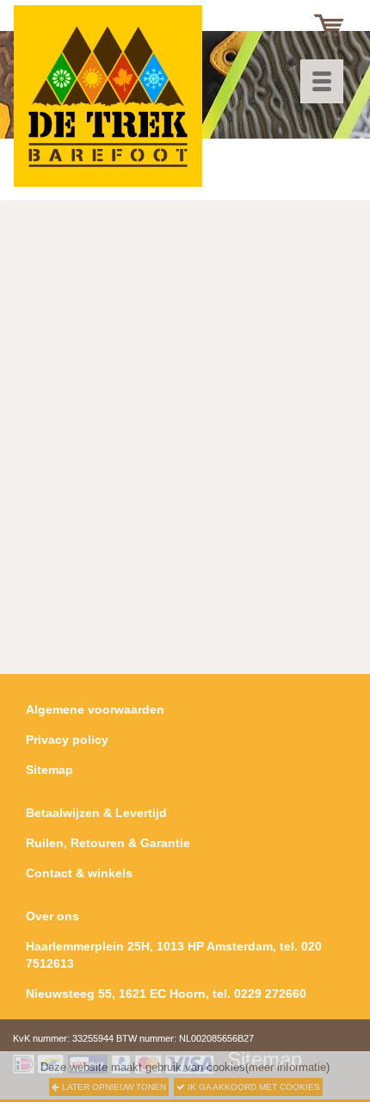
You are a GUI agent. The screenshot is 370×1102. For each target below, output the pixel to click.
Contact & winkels (79, 873)
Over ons (52, 916)
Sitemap (49, 770)
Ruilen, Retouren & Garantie (108, 843)
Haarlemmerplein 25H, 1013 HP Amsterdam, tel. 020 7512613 (174, 954)
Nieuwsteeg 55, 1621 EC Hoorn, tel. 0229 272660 (166, 993)
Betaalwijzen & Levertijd (96, 813)
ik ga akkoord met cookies (252, 1087)
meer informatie (287, 1067)
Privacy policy (67, 739)
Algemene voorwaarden (95, 709)
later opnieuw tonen (112, 1087)
